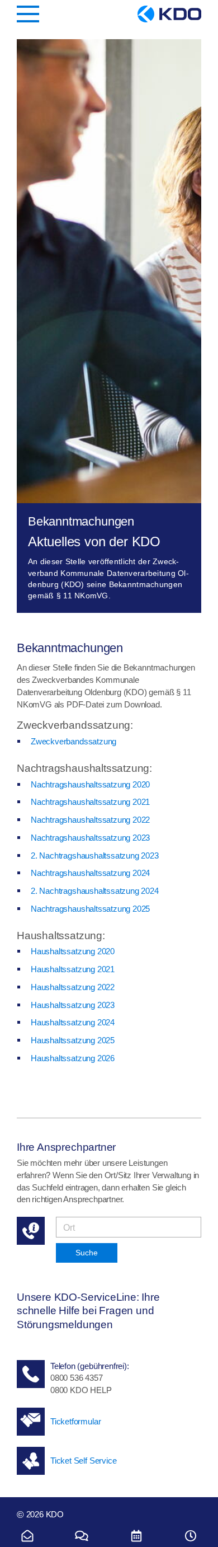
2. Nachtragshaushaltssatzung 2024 (95, 891)
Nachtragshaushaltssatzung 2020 (90, 784)
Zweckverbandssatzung (73, 741)
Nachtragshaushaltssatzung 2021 (90, 802)
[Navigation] (28, 14)
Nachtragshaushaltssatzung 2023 (90, 837)
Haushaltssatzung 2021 (73, 969)
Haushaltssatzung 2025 (73, 1040)
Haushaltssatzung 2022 (73, 987)
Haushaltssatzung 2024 (73, 1022)
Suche (86, 1252)
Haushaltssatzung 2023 (73, 1005)
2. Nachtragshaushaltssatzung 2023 (95, 855)
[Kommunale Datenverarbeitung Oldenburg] (169, 14)
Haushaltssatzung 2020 (73, 951)
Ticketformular (75, 1421)
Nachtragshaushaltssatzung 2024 (90, 873)
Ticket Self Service (83, 1460)
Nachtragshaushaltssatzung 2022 (90, 819)
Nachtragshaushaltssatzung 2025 (90, 908)
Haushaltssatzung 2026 (73, 1058)
